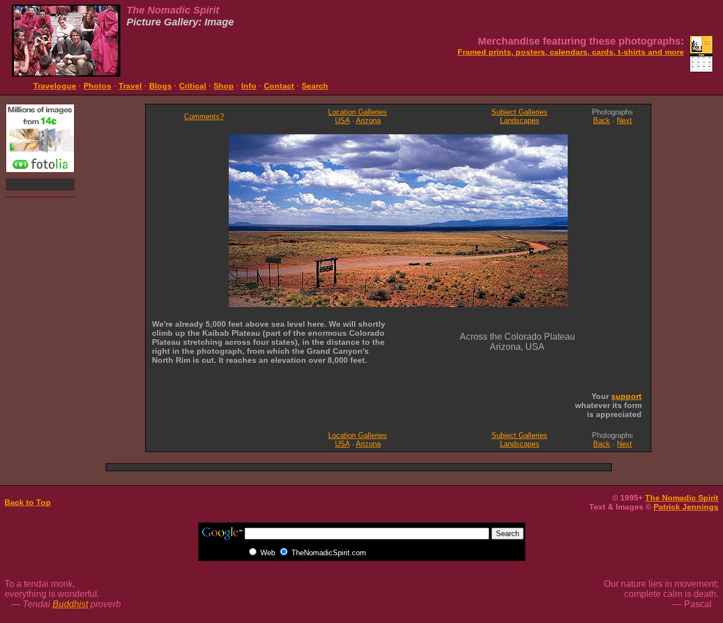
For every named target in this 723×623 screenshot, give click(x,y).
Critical (192, 85)
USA (342, 120)
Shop (224, 85)
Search (315, 85)
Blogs (160, 85)
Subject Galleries (519, 112)
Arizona (368, 120)
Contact (279, 85)
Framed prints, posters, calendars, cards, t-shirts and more (571, 51)
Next (624, 120)
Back (601, 120)
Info (248, 85)
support (626, 396)
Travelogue (54, 85)
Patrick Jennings (686, 506)
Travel (130, 85)
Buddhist (70, 604)
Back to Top (28, 502)
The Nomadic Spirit (681, 497)
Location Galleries (357, 112)
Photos (97, 85)
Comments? (204, 116)
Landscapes (519, 120)
